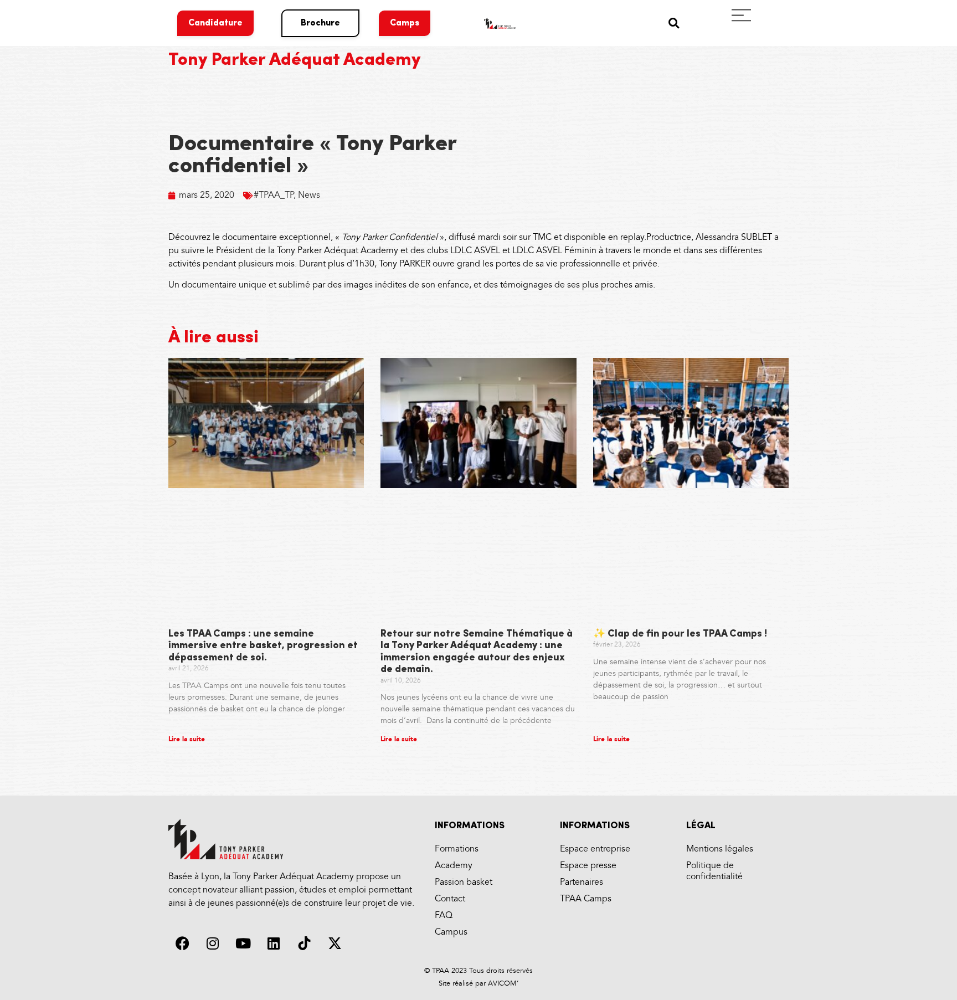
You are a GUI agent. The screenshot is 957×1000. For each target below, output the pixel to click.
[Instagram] (213, 943)
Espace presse (588, 866)
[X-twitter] (334, 943)
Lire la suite (186, 739)
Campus (451, 932)
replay (632, 237)
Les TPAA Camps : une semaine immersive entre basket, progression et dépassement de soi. (263, 646)
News (309, 195)
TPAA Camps (585, 899)
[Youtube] (243, 943)
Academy (453, 866)
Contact (450, 899)
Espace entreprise (595, 849)
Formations (456, 849)
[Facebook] (182, 943)
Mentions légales (719, 849)
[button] (673, 23)
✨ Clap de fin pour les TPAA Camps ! (680, 634)
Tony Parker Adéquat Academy (294, 60)
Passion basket (463, 882)
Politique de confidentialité (714, 871)
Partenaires (581, 882)
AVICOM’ (502, 983)
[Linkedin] (273, 943)
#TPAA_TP (274, 195)
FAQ (443, 915)
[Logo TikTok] (304, 943)
